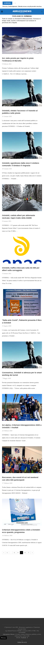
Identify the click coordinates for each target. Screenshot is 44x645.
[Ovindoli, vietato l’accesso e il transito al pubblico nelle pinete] (22, 93)
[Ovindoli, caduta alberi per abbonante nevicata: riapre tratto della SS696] (22, 197)
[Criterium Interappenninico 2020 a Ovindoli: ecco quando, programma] (22, 512)
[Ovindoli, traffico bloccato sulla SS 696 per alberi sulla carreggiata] (22, 250)
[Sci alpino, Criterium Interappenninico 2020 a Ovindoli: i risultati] (22, 407)
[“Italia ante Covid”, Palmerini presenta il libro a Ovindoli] (22, 302)
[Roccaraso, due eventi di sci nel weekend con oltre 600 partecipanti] (22, 459)
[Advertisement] (22, 586)
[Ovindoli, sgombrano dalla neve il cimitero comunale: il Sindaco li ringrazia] (22, 145)
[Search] (42, 12)
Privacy (3, 638)
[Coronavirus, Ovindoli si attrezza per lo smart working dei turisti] (22, 355)
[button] (14, 3)
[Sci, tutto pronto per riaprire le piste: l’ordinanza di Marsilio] (22, 40)
